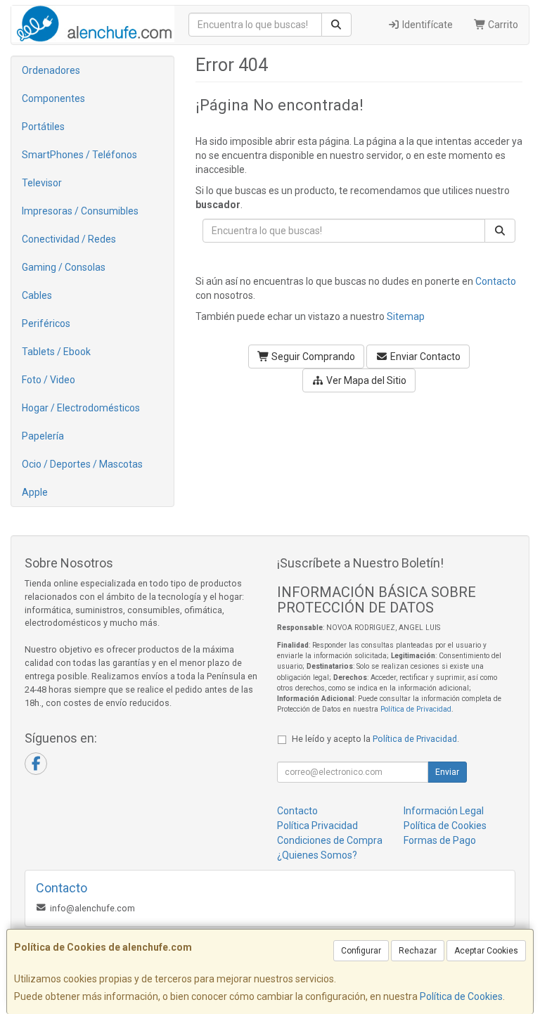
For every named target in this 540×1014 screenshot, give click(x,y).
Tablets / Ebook (56, 351)
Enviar (447, 772)
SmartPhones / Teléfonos (79, 154)
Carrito (502, 24)
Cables (37, 295)
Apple (35, 492)
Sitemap (406, 316)
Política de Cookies (461, 996)
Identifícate (426, 24)
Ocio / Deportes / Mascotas (82, 464)
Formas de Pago (440, 840)
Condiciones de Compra (329, 840)
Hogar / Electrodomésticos (81, 407)
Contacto (495, 281)
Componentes (53, 98)
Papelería (43, 436)
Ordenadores (51, 70)
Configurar (361, 951)
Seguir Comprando (312, 356)
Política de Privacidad (415, 709)
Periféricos (46, 323)
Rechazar (418, 951)
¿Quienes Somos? (317, 855)
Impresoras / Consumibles (80, 211)
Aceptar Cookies (486, 951)
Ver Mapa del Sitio (365, 380)
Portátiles (43, 126)
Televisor (42, 182)
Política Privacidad (317, 825)
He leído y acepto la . (375, 738)
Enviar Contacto (424, 356)
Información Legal (444, 810)
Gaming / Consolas (63, 267)
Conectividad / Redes (69, 239)
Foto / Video (48, 379)
